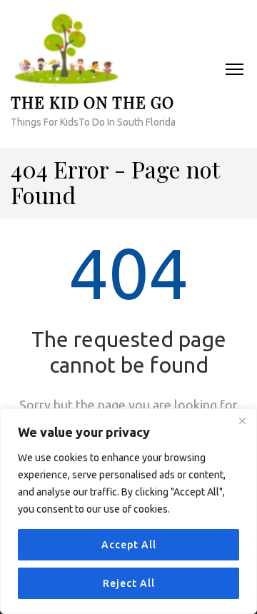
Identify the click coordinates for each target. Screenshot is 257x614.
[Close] (242, 420)
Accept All (128, 544)
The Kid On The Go (92, 102)
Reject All (129, 583)
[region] (128, 511)
